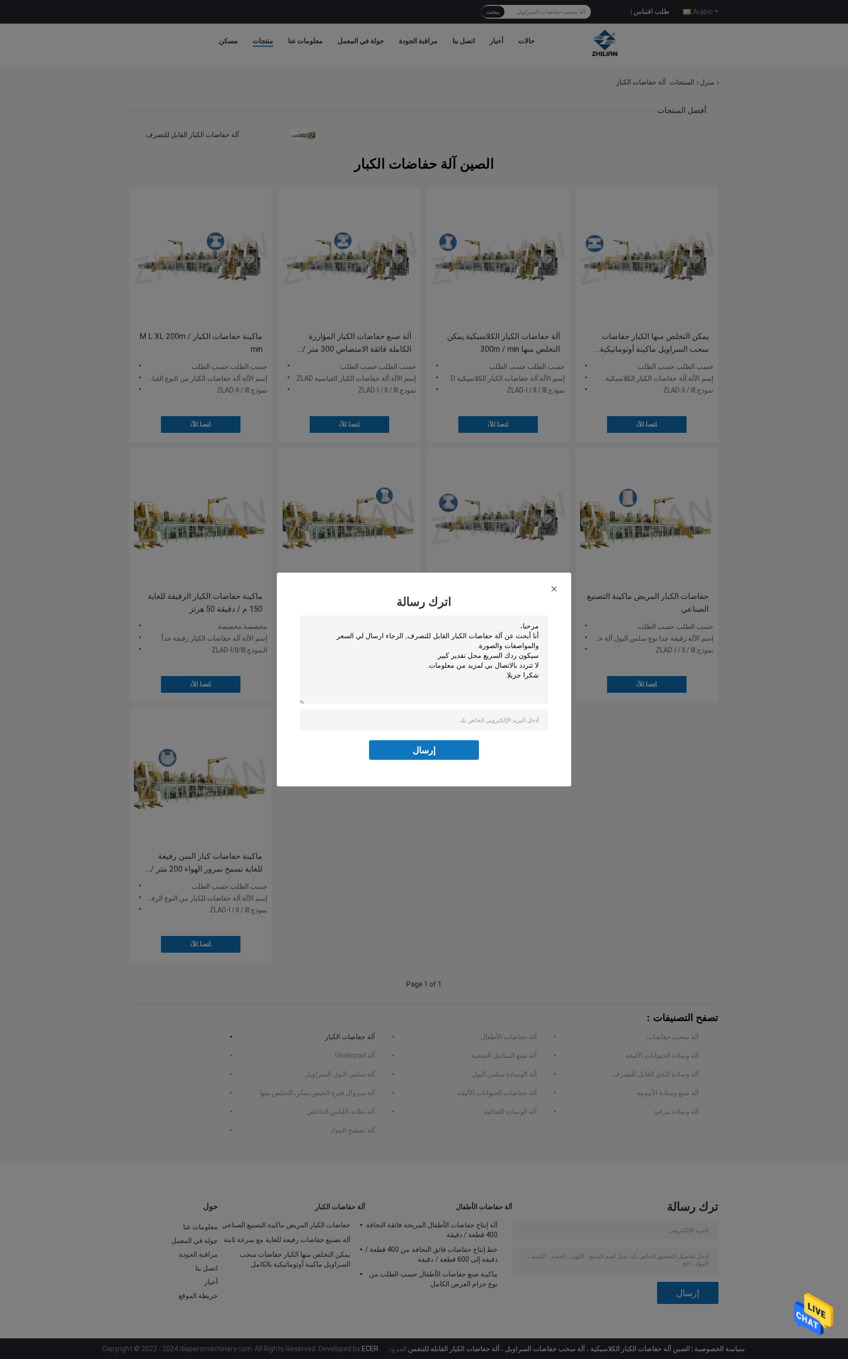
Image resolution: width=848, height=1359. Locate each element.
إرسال (424, 750)
